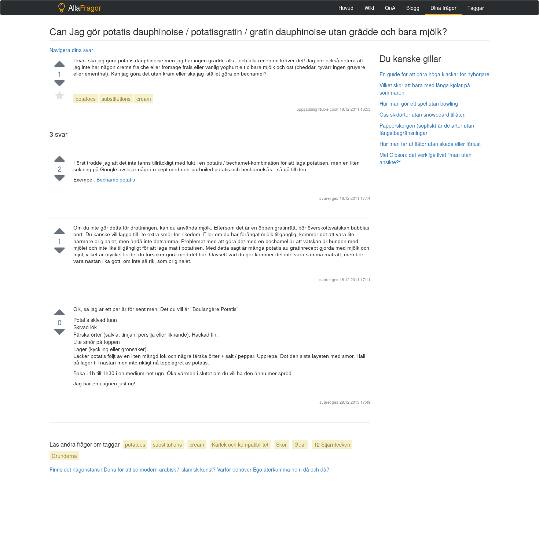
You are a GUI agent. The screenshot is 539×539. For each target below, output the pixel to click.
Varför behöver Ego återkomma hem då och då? (273, 469)
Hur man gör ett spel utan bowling (419, 103)
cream (143, 98)
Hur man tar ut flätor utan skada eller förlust (430, 143)
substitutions (116, 98)
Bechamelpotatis (115, 180)
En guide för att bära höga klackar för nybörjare (434, 74)
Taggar (475, 7)
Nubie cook (328, 109)
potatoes (86, 98)
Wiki (369, 7)
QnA (390, 7)
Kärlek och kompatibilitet (240, 444)
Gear (300, 444)
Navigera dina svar (71, 50)
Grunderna (64, 455)
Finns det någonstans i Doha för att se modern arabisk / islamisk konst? (133, 469)
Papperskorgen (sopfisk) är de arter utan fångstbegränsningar (427, 129)
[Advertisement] (434, 281)
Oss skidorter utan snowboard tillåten (423, 114)
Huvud (345, 7)
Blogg (412, 7)
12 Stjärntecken (332, 444)
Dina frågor (443, 7)
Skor (281, 444)
